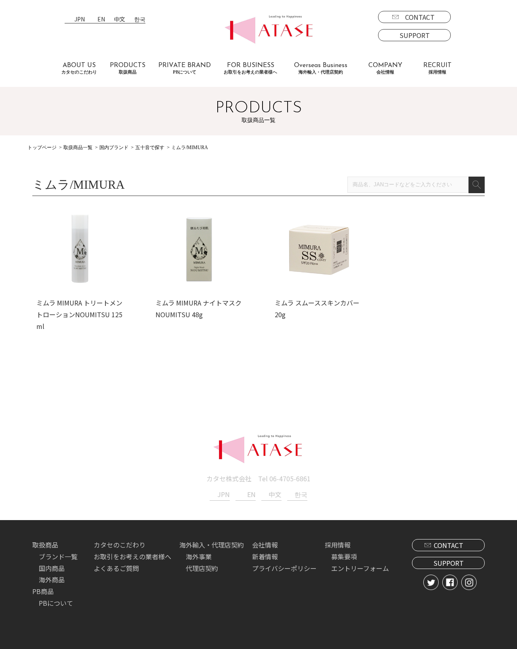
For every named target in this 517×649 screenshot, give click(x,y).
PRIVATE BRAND (184, 68)
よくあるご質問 (116, 568)
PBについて (56, 603)
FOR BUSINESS (250, 68)
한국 (139, 19)
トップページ (42, 147)
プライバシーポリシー (284, 568)
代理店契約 (202, 568)
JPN (79, 19)
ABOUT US (79, 68)
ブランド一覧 (58, 556)
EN (101, 19)
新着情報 (265, 556)
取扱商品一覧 (77, 147)
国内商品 (52, 568)
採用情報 (338, 545)
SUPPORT (414, 35)
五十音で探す (149, 147)
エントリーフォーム (360, 568)
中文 (119, 19)
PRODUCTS (127, 68)
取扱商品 (45, 545)
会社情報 (265, 545)
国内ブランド (113, 147)
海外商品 (52, 579)
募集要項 (344, 556)
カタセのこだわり (119, 545)
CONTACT (420, 17)
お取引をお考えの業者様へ (132, 556)
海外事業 (199, 556)
